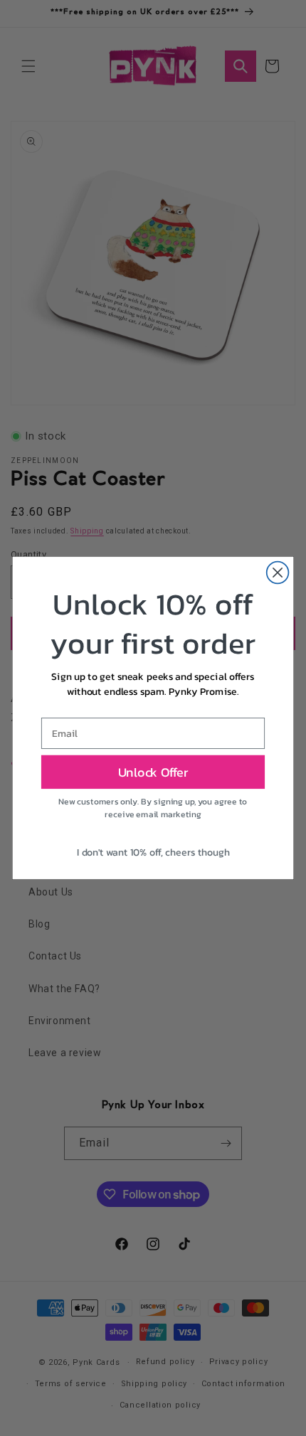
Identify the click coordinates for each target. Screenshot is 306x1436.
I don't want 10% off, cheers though (153, 851)
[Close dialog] (278, 573)
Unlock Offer (153, 771)
